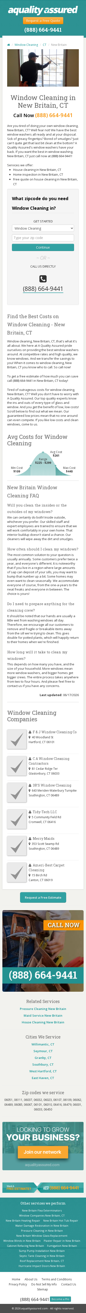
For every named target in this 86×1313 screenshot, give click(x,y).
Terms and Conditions (57, 1279)
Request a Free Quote (43, 20)
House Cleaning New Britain (43, 1022)
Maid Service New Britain (43, 1015)
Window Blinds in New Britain (22, 1240)
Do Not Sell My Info (44, 1284)
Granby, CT (43, 1058)
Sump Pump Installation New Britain (42, 1251)
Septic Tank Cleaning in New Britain (41, 1256)
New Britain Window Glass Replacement (41, 1235)
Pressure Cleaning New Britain (43, 1009)
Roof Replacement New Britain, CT (42, 1261)
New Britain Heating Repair (23, 1220)
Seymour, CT (43, 1051)
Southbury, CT (43, 1064)
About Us (31, 1279)
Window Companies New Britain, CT (42, 1215)
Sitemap (42, 1289)
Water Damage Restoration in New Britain (41, 1225)
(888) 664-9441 (34, 1299)
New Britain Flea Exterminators (42, 1210)
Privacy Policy (18, 1284)
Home (16, 1279)
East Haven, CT (43, 1078)
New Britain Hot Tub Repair (60, 1220)
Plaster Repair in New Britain (62, 1240)
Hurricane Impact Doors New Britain (42, 1266)
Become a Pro (60, 1299)
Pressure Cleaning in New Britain (42, 1230)
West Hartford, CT (43, 1071)
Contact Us (68, 1284)
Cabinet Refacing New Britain (25, 1245)
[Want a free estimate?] (43, 1187)
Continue (43, 247)
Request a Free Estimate (43, 897)
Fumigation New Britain (62, 1245)
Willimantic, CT (43, 1044)
